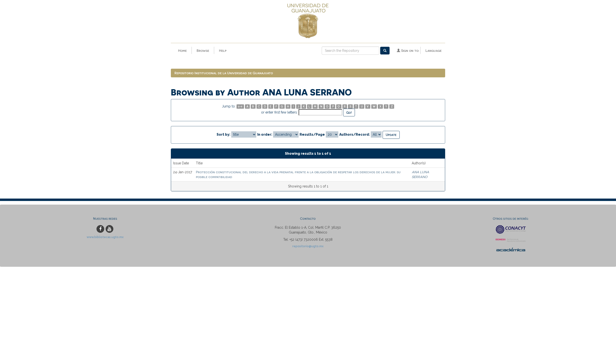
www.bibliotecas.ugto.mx (105, 237)
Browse (203, 50)
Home (182, 50)
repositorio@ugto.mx (308, 246)
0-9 (240, 106)
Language (433, 50)
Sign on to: (409, 50)
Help (222, 50)
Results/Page (312, 134)
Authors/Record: (354, 134)
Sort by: (223, 134)
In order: (264, 134)
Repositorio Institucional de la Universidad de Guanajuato (223, 73)
